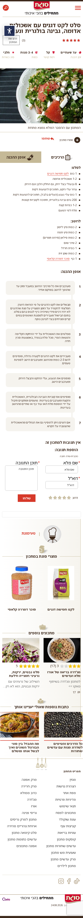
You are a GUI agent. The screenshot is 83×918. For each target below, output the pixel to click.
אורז (34, 806)
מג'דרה (32, 799)
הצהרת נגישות (66, 786)
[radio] (69, 497)
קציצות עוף (68, 826)
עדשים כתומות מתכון (22, 839)
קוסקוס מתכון (66, 839)
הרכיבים (57, 157)
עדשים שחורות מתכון (61, 846)
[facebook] (69, 881)
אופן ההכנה (16, 157)
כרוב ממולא (28, 793)
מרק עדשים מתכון (63, 859)
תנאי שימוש (67, 806)
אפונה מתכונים (26, 846)
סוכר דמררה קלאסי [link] (58, 259)
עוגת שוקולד (67, 819)
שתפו (46, 138)
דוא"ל (73, 478)
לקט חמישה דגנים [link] (58, 173)
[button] (5, 7)
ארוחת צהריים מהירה (22, 826)
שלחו (27, 498)
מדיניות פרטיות (65, 799)
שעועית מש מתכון (63, 852)
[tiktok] (77, 881)
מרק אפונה (29, 779)
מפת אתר (69, 793)
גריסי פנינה (29, 812)
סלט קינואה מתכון (24, 832)
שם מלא (70, 463)
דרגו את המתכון (12, 40)
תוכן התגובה (27, 463)
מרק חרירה (29, 786)
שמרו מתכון (66, 140)
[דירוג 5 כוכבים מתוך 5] (54, 40)
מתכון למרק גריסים (23, 819)
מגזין (73, 779)
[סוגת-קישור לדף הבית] (42, 5)
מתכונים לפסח (66, 812)
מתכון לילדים (66, 866)
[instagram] (61, 881)
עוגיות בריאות (67, 832)
